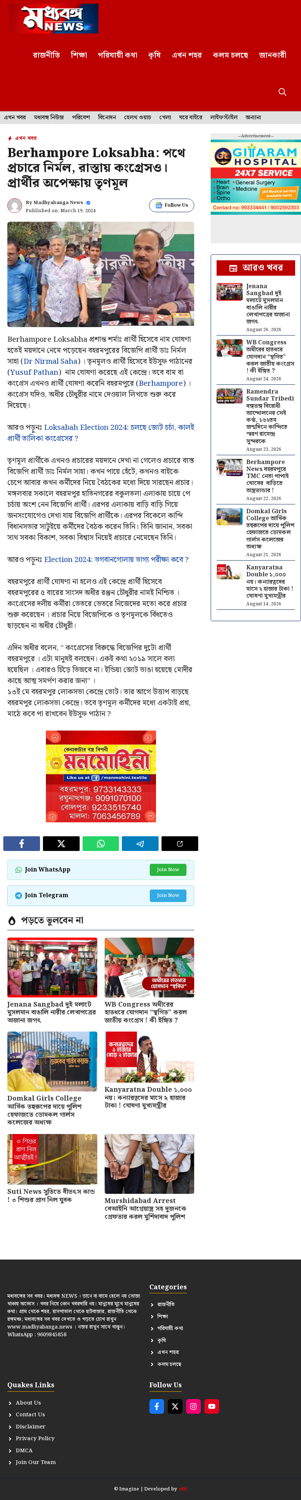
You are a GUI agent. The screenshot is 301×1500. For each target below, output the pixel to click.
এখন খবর (15, 117)
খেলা (165, 117)
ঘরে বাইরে (190, 117)
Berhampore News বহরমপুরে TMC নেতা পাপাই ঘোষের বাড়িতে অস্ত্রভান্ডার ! (267, 476)
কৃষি (154, 55)
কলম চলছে (230, 55)
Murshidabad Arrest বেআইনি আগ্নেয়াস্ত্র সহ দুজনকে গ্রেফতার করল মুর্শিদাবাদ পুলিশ (145, 1209)
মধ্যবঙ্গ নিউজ (49, 117)
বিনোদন (107, 117)
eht (183, 1489)
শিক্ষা (79, 55)
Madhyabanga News (58, 203)
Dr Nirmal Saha (50, 361)
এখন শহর (187, 55)
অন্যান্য (253, 117)
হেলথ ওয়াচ (137, 117)
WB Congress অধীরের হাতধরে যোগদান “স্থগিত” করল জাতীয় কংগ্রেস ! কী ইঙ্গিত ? (146, 1012)
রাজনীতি (46, 55)
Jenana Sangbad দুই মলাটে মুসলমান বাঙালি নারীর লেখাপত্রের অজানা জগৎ (51, 1012)
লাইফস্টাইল (223, 117)
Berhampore (161, 384)
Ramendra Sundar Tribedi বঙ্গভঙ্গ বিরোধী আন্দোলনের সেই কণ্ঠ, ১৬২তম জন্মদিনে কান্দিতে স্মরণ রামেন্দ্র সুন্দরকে (270, 416)
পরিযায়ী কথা (117, 55)
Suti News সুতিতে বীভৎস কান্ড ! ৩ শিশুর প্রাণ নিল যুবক (51, 1195)
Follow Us (176, 205)
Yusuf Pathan (34, 372)
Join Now (168, 870)
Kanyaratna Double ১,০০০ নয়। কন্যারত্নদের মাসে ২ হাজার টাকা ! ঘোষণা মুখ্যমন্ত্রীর (148, 1097)
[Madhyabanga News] (53, 18)
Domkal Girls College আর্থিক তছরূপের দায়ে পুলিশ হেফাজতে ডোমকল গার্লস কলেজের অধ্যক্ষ (44, 1110)
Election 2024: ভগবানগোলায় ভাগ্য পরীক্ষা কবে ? (116, 560)
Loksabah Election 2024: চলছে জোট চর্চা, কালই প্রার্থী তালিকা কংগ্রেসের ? (100, 433)
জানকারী (272, 55)
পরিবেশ (81, 117)
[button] (282, 92)
